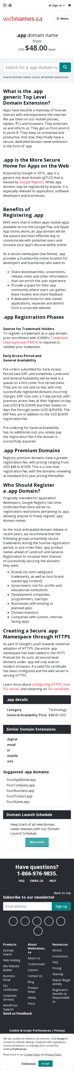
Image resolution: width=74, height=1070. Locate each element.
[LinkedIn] (37, 921)
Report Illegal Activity (61, 982)
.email (11, 744)
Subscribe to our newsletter (29, 897)
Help (52, 881)
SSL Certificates (10, 988)
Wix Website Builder (11, 968)
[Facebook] (13, 921)
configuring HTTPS (47, 684)
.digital (11, 739)
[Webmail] (10, 5)
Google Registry (31, 182)
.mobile (12, 755)
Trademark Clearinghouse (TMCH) (35, 340)
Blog (31, 982)
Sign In (57, 5)
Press (31, 1003)
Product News (33, 990)
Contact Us (35, 976)
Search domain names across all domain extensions (35, 77)
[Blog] (60, 921)
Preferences (29, 1063)
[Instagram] (25, 921)
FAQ (21, 881)
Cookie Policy (32, 1054)
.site (9, 761)
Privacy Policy (53, 1054)
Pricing (56, 968)
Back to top (62, 893)
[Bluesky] (48, 921)
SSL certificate (58, 689)
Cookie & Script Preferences (30, 1030)
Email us (36, 881)
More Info (37, 842)
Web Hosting (11, 960)
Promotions (60, 956)
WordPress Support (10, 1007)
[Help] (5, 5)
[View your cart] (69, 5)
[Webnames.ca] (23, 18)
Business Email (9, 978)
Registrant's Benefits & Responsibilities (61, 995)
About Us (34, 958)
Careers (33, 970)
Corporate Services (10, 997)
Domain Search (8, 952)
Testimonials (36, 964)
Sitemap (57, 974)
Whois (57, 950)
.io (8, 750)
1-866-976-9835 (36, 873)
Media (32, 997)
